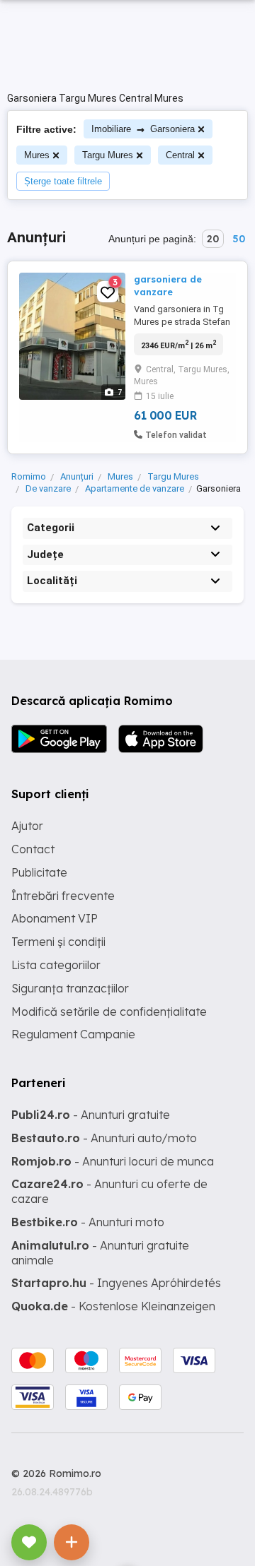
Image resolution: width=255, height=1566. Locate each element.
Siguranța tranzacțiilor (70, 988)
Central (180, 155)
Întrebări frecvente (63, 896)
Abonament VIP (54, 918)
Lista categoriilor (56, 965)
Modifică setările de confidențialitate (109, 1011)
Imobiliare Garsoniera (143, 128)
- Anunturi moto (87, 1222)
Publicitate (39, 872)
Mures (37, 155)
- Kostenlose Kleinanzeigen (113, 1306)
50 (238, 238)
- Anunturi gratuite (90, 1115)
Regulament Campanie (73, 1034)
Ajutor (27, 826)
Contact (33, 849)
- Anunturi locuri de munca (112, 1161)
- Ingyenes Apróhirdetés (116, 1283)
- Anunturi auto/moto (104, 1138)
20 (213, 238)
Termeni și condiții (58, 942)
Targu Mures (107, 155)
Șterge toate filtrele (63, 181)
